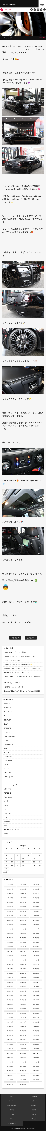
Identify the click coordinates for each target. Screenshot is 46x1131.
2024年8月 (10, 920)
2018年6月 (36, 1026)
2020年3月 (36, 995)
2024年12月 (36, 911)
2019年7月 (23, 1008)
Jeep (5, 748)
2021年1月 (23, 982)
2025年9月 (36, 898)
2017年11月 (10, 1039)
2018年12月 (36, 1017)
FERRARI (7, 732)
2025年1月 (23, 911)
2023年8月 (10, 938)
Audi (5, 716)
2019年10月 (23, 1004)
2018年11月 (10, 1022)
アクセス (12, 1114)
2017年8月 (10, 1044)
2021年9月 (36, 968)
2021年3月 (36, 977)
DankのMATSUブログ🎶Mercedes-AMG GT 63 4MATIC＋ (23, 678)
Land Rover (8, 760)
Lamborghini (8, 756)
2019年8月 (10, 1008)
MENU (42, 3)
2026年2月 (10, 893)
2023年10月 (23, 933)
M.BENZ (7, 769)
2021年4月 (23, 977)
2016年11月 (10, 1057)
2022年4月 (23, 960)
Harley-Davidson (9, 736)
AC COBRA (8, 708)
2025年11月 (10, 898)
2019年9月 (36, 1004)
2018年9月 (36, 1022)
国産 (5, 825)
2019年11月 (10, 1004)
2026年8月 (10, 884)
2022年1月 (23, 964)
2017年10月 (23, 1039)
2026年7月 (23, 884)
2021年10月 (23, 968)
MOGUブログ (8, 789)
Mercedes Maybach (10, 785)
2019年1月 (23, 1017)
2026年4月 (23, 889)
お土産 (6, 801)
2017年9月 (36, 1039)
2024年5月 (10, 924)
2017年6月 (36, 1044)
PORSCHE (7, 793)
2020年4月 (23, 995)
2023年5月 (10, 942)
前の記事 (16, 638)
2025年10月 (23, 898)
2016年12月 (36, 1053)
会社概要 (34, 1109)
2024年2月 (10, 929)
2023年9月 (36, 933)
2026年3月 (36, 889)
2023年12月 (36, 929)
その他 (6, 805)
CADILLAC (7, 728)
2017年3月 (36, 1048)
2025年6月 (36, 902)
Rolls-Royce (8, 797)
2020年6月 (36, 991)
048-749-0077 (44, 9)
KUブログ (7, 752)
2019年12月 (36, 1000)
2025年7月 (23, 902)
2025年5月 (10, 906)
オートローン (34, 1105)
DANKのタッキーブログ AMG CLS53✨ (18, 664)
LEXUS (6, 764)
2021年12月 (36, 964)
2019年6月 (36, 1008)
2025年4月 (23, 906)
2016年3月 (36, 1066)
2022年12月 (36, 946)
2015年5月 (10, 1084)
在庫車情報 (34, 1096)
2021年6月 (36, 973)
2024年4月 (23, 924)
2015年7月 (23, 1079)
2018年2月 (10, 1035)
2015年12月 (36, 1071)
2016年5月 (10, 1066)
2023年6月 (36, 938)
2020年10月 (23, 986)
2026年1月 (23, 893)
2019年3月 (36, 1013)
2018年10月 (23, 1022)
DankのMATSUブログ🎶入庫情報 (15, 652)
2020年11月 (10, 986)
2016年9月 (36, 1057)
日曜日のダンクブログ (11, 829)
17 (6, 862)
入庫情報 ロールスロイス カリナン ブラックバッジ (22, 668)
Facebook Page (34, 9)
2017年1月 (23, 1053)
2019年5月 (10, 1013)
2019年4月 (23, 1013)
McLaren (7, 781)
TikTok (41, 9)
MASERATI (7, 773)
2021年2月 (10, 982)
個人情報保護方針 (11, 1123)
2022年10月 (23, 951)
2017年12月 (36, 1035)
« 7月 (5, 872)
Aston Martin (8, 712)
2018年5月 (10, 1031)
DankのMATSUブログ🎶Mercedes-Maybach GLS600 (22, 691)
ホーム (11, 1096)
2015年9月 (36, 1075)
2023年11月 (10, 933)
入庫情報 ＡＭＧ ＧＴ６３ (13, 687)
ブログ (6, 817)
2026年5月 (10, 889)
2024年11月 (10, 915)
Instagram (38, 9)
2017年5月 (10, 1048)
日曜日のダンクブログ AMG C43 (17, 672)
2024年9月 (36, 915)
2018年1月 (23, 1035)
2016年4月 (23, 1066)
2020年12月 (36, 982)
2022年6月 (36, 955)
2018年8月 (10, 1026)
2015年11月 (10, 1075)
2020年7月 (23, 991)
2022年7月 (23, 955)
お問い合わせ (31, 9)
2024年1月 (23, 929)
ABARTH (7, 704)
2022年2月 (10, 964)
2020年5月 (10, 995)
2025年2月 (10, 911)
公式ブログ (34, 1101)
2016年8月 (10, 1062)
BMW (6, 724)
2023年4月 (23, 942)
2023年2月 (10, 946)
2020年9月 (36, 986)
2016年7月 (23, 1062)
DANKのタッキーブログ (12, 683)
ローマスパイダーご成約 (12, 660)
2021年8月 (10, 973)
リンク (11, 1118)
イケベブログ (8, 809)
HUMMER (7, 740)
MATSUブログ (9, 777)
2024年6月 (36, 920)
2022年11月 (10, 951)
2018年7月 (23, 1026)
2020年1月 (23, 1000)
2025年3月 (36, 906)
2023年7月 (23, 938)
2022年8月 (10, 955)
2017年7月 (23, 1044)
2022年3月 (36, 960)
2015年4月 (23, 1084)
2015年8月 (10, 1079)
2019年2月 (10, 1017)
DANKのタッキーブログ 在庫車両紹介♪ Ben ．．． (22, 656)
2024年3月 (36, 924)
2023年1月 (23, 946)
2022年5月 (10, 960)
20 (23, 862)
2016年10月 (23, 1057)
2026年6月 (36, 884)
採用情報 (34, 1114)
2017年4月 (23, 1048)
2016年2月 (10, 1071)
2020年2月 (10, 1000)
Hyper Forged (8, 744)
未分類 (6, 833)
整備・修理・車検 (11, 1105)
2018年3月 (36, 1031)
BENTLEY (7, 720)
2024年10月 (23, 915)
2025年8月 (10, 902)
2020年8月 (10, 991)
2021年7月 (23, 973)
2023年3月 (36, 942)
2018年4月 (23, 1031)
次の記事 (30, 638)
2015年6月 (36, 1079)
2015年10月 (23, 1075)
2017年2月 (10, 1053)
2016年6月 (36, 1062)
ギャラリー (11, 1101)
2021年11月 (10, 968)
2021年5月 (10, 977)
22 (34, 862)
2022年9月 (36, 951)
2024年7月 (23, 920)
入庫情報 (7, 821)
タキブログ (31, 49)
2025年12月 (36, 893)
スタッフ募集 (7, 9)
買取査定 (12, 1109)
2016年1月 (23, 1071)
